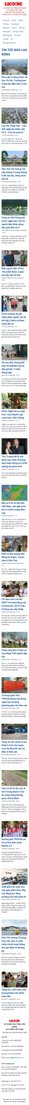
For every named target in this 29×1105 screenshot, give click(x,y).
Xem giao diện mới (9, 43)
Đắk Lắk (4, 758)
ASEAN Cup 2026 (13, 381)
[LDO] (14, 67)
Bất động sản (7, 35)
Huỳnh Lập (5, 426)
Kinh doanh (15, 24)
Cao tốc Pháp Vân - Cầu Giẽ (11, 139)
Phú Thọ (4, 284)
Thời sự (14, 28)
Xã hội (14, 20)
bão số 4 (11, 519)
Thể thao (6, 24)
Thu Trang (5, 473)
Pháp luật (6, 28)
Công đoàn (6, 31)
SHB (23, 903)
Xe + (12, 39)
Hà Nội (4, 330)
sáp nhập (23, 622)
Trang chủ (6, 20)
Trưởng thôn (20, 94)
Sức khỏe (17, 35)
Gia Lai (4, 663)
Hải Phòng (5, 236)
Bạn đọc (22, 28)
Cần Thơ (4, 185)
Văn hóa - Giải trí (18, 31)
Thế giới (5, 39)
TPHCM (4, 712)
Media (21, 20)
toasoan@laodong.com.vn (15, 1058)
